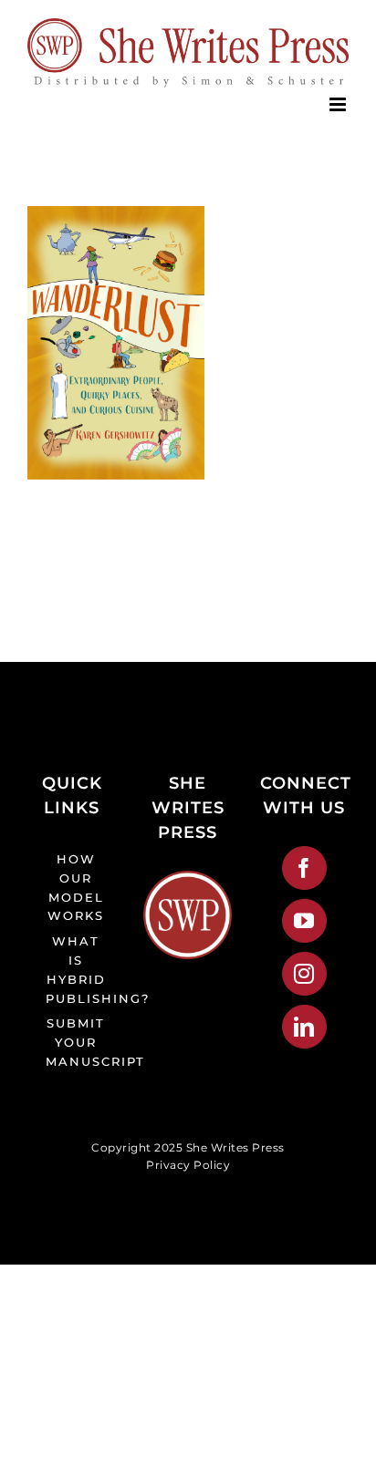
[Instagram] (304, 974)
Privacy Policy (188, 1165)
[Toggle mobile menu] (339, 104)
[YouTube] (304, 921)
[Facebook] (304, 868)
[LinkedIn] (304, 1027)
